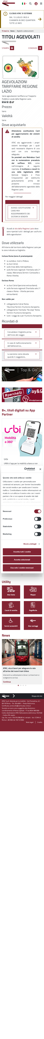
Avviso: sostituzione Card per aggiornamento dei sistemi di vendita (21, 212)
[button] (24, 4)
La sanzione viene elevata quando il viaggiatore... (18, 355)
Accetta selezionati (22, 560)
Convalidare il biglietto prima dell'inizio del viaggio (19, 333)
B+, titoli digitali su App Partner (18, 412)
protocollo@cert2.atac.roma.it (20, 705)
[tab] (22, 574)
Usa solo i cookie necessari (22, 568)
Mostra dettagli (30, 544)
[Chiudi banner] (40, 469)
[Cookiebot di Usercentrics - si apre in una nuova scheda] (26, 469)
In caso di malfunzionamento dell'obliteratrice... (19, 344)
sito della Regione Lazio (24, 228)
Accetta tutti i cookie (22, 552)
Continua (7, 681)
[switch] (37, 519)
